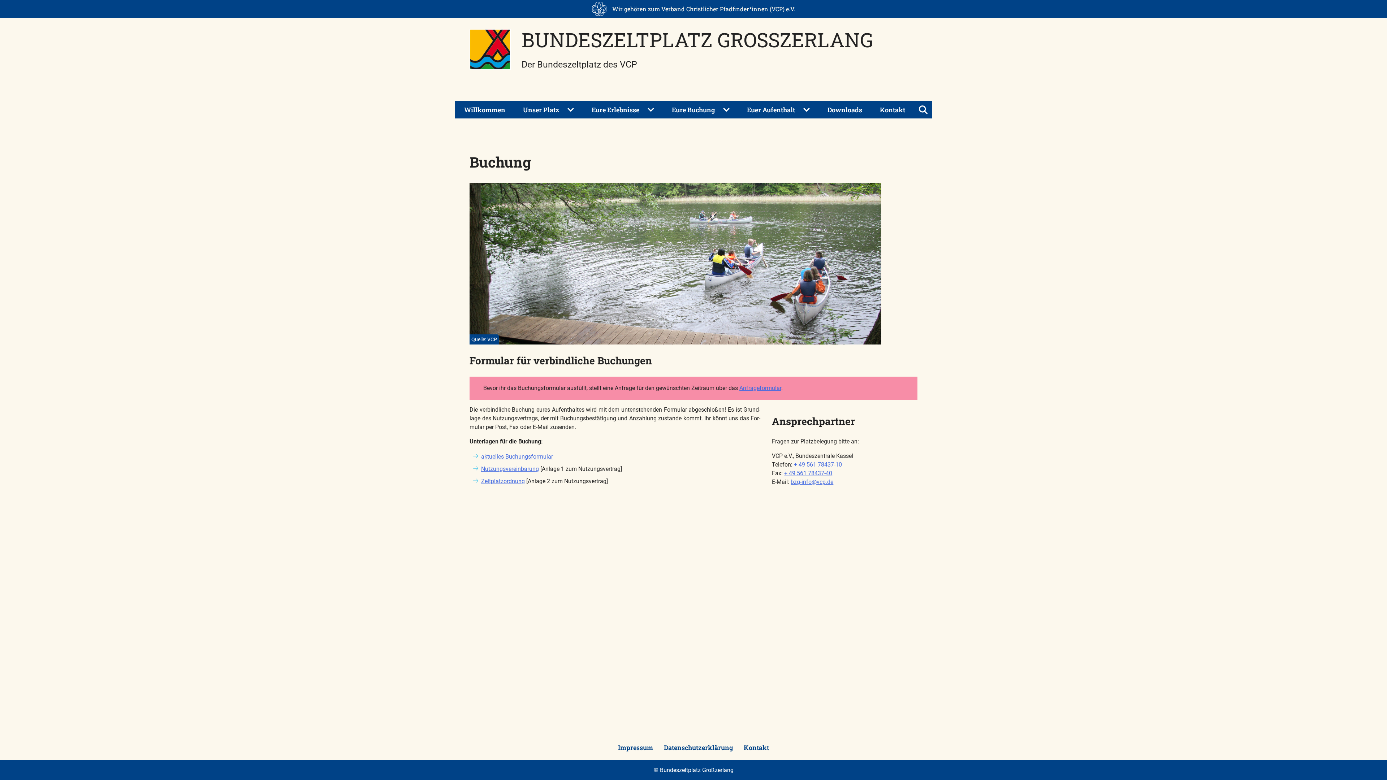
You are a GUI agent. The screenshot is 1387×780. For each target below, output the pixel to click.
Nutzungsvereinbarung (510, 468)
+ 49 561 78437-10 (818, 464)
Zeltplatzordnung (503, 481)
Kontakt (892, 109)
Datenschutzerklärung (698, 747)
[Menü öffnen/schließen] (923, 109)
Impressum (635, 747)
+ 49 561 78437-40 (808, 473)
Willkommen (484, 109)
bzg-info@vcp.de (812, 481)
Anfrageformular (760, 388)
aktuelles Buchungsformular (517, 456)
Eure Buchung (693, 109)
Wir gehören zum (703, 9)
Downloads (845, 109)
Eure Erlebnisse (615, 109)
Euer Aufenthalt (771, 109)
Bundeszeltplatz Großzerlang (697, 39)
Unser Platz (541, 109)
